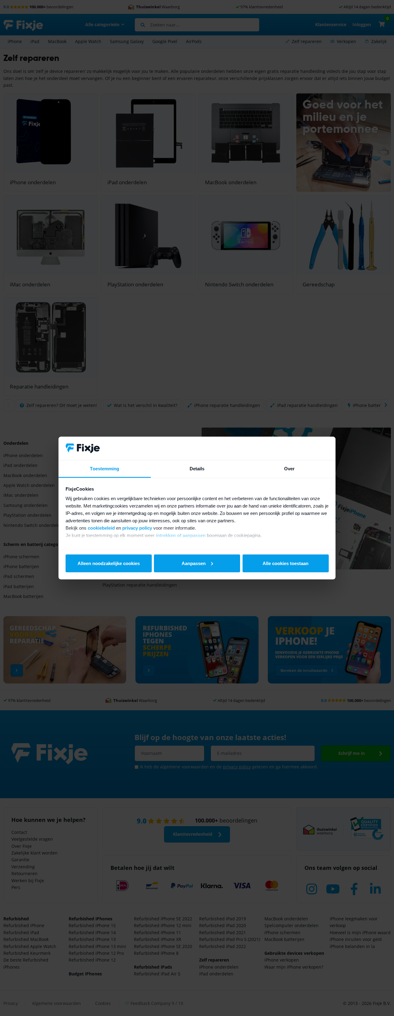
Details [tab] (197, 468)
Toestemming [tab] (104, 468)
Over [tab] (289, 468)
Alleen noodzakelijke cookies (109, 563)
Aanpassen (194, 563)
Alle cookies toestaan (285, 563)
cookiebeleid (101, 528)
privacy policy (137, 528)
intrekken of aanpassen (181, 535)
